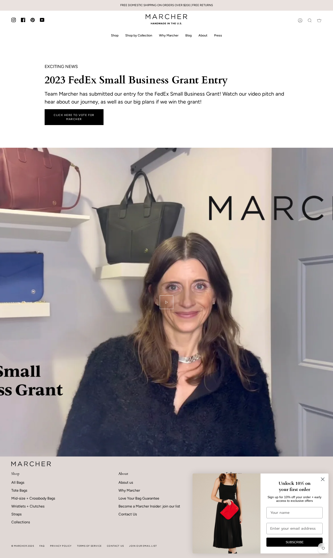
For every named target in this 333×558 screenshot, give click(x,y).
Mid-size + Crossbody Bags (33, 498)
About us (125, 482)
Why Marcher (129, 490)
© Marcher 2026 (22, 545)
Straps (16, 514)
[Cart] (319, 20)
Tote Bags (19, 490)
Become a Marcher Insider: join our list (149, 506)
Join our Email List (143, 545)
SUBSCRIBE (295, 542)
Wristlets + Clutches (27, 506)
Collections (20, 522)
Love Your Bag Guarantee (138, 498)
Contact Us (127, 514)
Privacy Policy (61, 545)
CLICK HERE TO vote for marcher (74, 117)
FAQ (42, 545)
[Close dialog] (323, 479)
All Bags (17, 482)
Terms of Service (89, 545)
